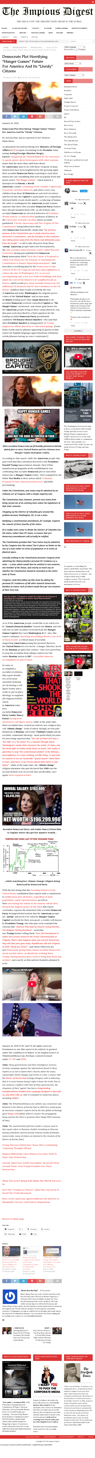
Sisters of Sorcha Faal (16, 1078)
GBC (71, 283)
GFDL (23, 1059)
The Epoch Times (71, 145)
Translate (82, 50)
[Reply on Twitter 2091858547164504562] (72, 270)
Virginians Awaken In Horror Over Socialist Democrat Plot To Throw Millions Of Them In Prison (10, 1262)
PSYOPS (90, 1437)
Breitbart (67, 91)
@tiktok (73, 262)
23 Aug (80, 203)
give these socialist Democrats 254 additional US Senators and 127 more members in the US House (31, 286)
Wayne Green (13, 1113)
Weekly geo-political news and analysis (76, 161)
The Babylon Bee (70, 137)
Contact (35, 28)
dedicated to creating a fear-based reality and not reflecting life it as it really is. (46, 1419)
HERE (14, 1098)
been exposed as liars (20, 775)
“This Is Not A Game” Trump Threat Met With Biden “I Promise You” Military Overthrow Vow (51, 1262)
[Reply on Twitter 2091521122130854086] (72, 323)
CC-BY (12, 1059)
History (23, 33)
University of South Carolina (21, 219)
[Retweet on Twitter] (76, 199)
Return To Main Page (13, 1219)
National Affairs (38, 33)
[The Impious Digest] (47, 25)
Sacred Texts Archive (72, 121)
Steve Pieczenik (70, 133)
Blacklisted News (70, 87)
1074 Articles (45, 1291)
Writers (70, 33)
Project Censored (71, 106)
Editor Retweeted (83, 199)
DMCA (15, 37)
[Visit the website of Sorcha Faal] (3, 1320)
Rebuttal (24, 37)
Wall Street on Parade (72, 152)
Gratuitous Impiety (79, 28)
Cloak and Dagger (19, 28)
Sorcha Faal (24, 78)
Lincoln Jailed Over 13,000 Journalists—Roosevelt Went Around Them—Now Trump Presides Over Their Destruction (30, 1166)
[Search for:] (81, 41)
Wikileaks (67, 170)
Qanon (66, 114)
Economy (48, 28)
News (50, 33)
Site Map (59, 33)
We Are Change (70, 156)
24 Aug (88, 250)
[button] (68, 687)
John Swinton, (78, 1422)
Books (4, 28)
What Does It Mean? (72, 166)
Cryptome (68, 94)
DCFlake (73, 203)
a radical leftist (27, 216)
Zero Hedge (68, 174)
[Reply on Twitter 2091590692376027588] (72, 214)
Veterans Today (70, 148)
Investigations (8, 33)
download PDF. (19, 1402)
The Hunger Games (25, 180)
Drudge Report (70, 102)
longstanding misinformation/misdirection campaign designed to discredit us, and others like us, (31, 1091)
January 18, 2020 (11, 78)
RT (65, 118)
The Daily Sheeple (71, 141)
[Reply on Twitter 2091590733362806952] (72, 238)
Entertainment (50, 1437)
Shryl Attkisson (70, 129)
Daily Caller (68, 98)
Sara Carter (68, 125)
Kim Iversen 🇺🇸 (76, 250)
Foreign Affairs (61, 28)
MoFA (14, 150)
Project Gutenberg (71, 110)
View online (7, 1402)
